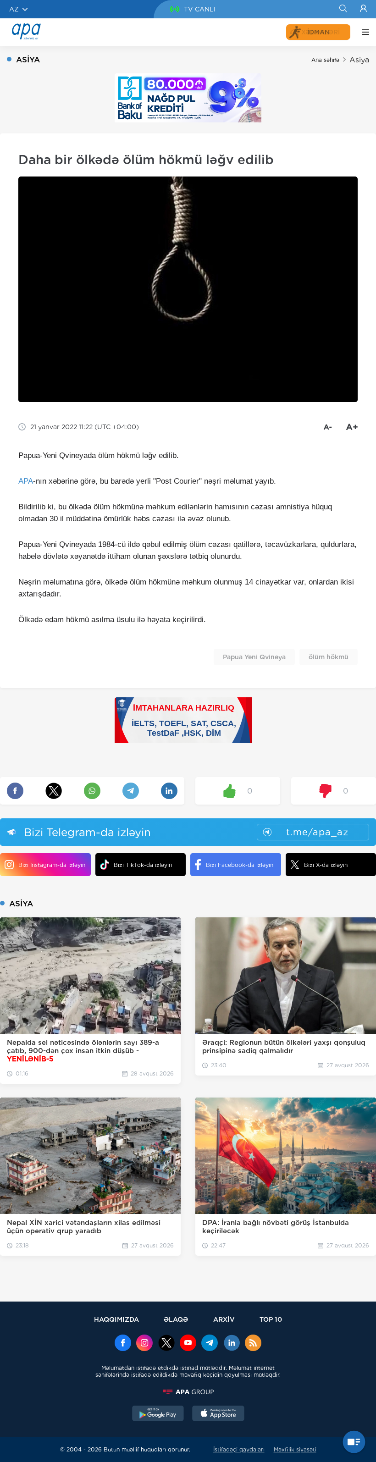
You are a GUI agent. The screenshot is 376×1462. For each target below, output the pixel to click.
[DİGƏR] (363, 32)
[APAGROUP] (188, 1392)
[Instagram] (144, 1344)
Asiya (359, 59)
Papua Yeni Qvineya (254, 657)
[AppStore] (218, 1414)
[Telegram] (209, 1344)
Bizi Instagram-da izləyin (51, 864)
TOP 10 (271, 1319)
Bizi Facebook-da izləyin (239, 864)
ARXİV (224, 1319)
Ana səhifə (325, 59)
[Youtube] (188, 1344)
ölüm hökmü (328, 657)
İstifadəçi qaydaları (239, 1449)
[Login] (363, 9)
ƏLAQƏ (176, 1319)
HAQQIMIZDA (116, 1319)
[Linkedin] (231, 1344)
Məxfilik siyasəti (295, 1449)
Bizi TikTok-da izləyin (143, 864)
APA (25, 481)
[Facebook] (123, 1344)
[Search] (343, 9)
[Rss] (253, 1344)
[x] (166, 1344)
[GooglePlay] (158, 1414)
